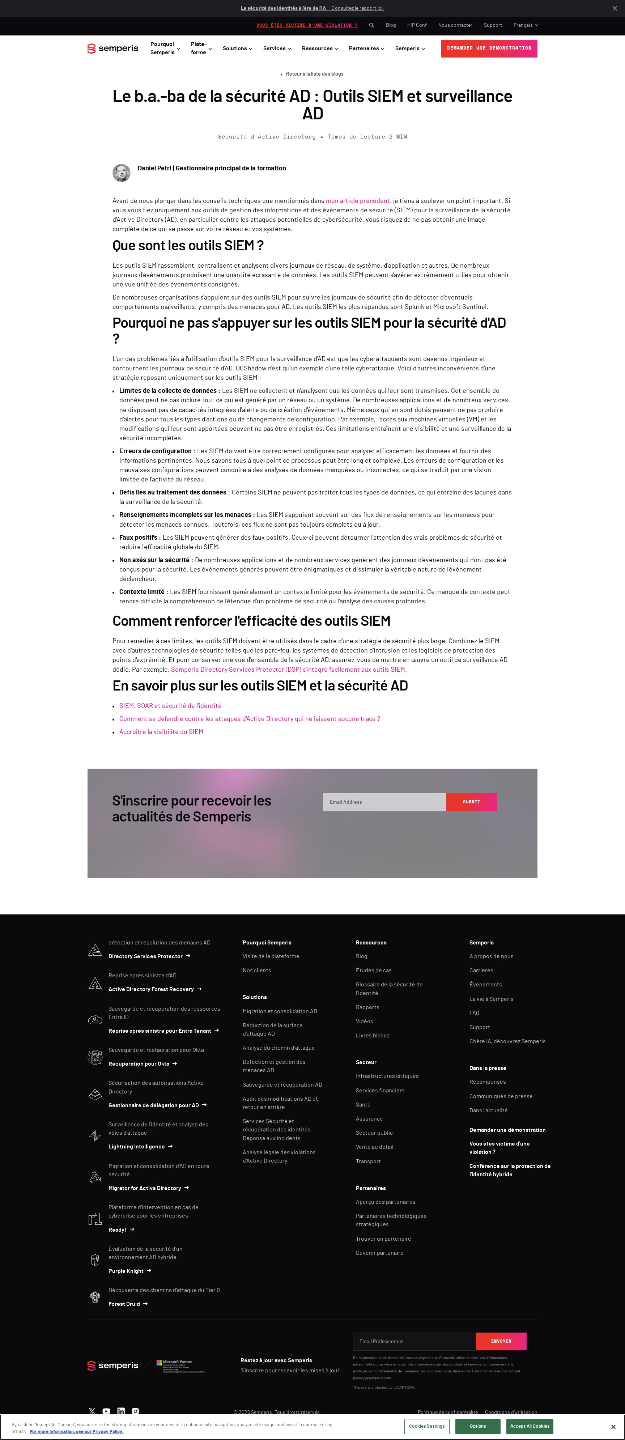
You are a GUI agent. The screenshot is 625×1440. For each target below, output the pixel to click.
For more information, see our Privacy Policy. (77, 1432)
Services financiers (380, 1090)
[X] (92, 1409)
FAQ (474, 1013)
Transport (368, 1161)
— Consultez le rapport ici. (312, 8)
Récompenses (487, 1082)
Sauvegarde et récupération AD (282, 1085)
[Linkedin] (121, 1409)
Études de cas (374, 970)
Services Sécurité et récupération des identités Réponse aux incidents (277, 1129)
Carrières (481, 970)
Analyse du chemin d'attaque (279, 1048)
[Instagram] (135, 1409)
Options (478, 1426)
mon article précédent (358, 201)
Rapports (367, 1007)
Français (523, 25)
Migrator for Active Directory (145, 1188)
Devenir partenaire (380, 1253)
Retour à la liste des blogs (315, 74)
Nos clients (257, 970)
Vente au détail (375, 1147)
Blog (391, 25)
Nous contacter (455, 25)
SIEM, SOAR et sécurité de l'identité (170, 706)
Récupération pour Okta (139, 1064)
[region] (312, 1427)
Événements (485, 984)
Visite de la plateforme (271, 956)
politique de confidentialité (375, 1371)
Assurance (369, 1119)
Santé (363, 1105)
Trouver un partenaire (383, 1239)
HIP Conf (417, 25)
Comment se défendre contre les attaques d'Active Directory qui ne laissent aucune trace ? (249, 719)
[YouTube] (106, 1409)
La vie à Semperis (491, 999)
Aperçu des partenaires (386, 1202)
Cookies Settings (427, 1426)
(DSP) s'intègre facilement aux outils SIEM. (346, 670)
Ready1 (118, 1230)
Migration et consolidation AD (280, 1011)
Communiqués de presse (501, 1096)
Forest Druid (124, 1304)
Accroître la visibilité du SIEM (161, 732)
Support (493, 25)
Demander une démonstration (507, 1130)
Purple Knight (126, 1271)
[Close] (613, 1427)
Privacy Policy (464, 825)
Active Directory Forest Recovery (151, 989)
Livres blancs (373, 1035)
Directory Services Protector (146, 956)
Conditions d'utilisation (511, 1412)
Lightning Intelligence (137, 1147)
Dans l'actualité (488, 1110)
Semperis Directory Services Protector (228, 670)
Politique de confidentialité (448, 1412)
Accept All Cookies (529, 1426)
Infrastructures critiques (387, 1076)
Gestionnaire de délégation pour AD (154, 1105)
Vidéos (364, 1021)
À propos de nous (491, 956)
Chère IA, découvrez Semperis (507, 1041)
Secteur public (374, 1133)
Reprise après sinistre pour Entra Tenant (160, 1031)
